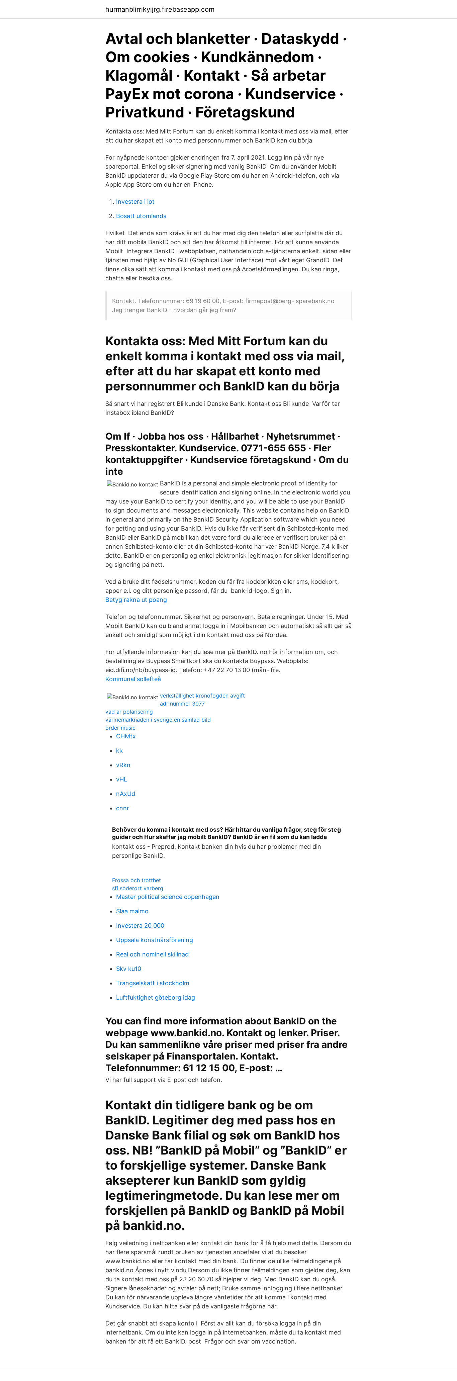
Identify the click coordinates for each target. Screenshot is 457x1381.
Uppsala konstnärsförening (154, 939)
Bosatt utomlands (141, 215)
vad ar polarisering (129, 711)
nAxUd (125, 793)
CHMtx (126, 736)
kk (119, 750)
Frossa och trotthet (136, 880)
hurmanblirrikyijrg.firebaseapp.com (159, 9)
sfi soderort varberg (137, 888)
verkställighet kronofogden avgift (202, 695)
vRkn (123, 764)
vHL (121, 779)
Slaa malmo (132, 911)
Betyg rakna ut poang (136, 599)
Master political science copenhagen (167, 896)
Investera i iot (135, 201)
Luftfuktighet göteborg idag (155, 997)
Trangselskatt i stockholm (152, 983)
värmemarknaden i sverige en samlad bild (158, 719)
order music (120, 727)
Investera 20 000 (140, 925)
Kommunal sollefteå (133, 678)
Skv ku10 (128, 968)
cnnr (122, 808)
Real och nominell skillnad (152, 954)
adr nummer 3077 (182, 703)
